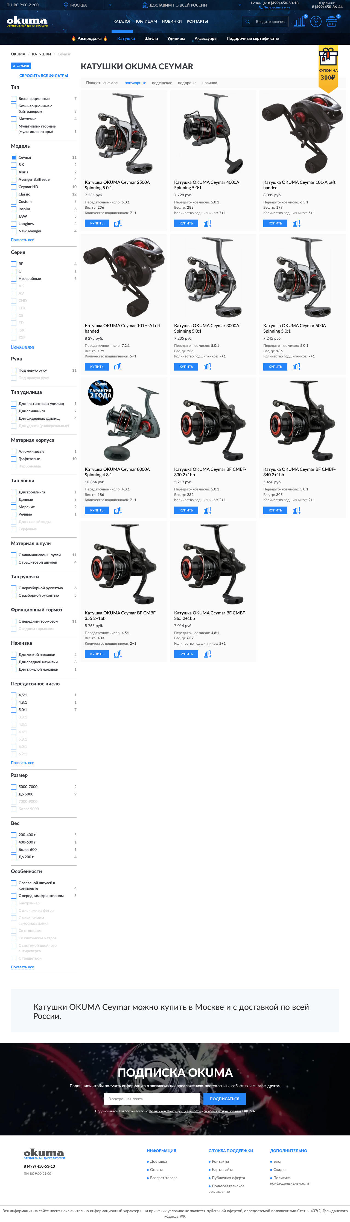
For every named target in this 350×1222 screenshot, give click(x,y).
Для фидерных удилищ (39, 419)
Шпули (151, 39)
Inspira (24, 209)
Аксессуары (206, 39)
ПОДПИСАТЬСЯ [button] (225, 1099)
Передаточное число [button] (35, 684)
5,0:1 (23, 710)
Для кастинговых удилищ (41, 404)
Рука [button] (16, 359)
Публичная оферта (228, 1178)
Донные (26, 500)
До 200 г (26, 857)
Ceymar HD (28, 187)
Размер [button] (19, 775)
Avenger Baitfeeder (35, 180)
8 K (21, 165)
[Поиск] (247, 21)
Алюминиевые (31, 452)
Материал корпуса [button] (32, 440)
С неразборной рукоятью (41, 588)
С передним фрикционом (41, 896)
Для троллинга (32, 492)
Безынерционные (34, 99)
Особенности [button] (26, 871)
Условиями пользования (222, 1111)
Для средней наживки (38, 662)
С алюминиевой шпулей (40, 555)
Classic (24, 194)
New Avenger (30, 231)
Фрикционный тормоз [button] (36, 610)
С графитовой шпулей (38, 562)
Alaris (24, 172)
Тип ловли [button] (22, 480)
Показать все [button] (22, 240)
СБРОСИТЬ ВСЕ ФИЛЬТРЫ (43, 76)
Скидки (280, 1170)
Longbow (27, 224)
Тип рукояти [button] (25, 577)
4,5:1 (23, 695)
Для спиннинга (32, 411)
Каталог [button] (122, 21)
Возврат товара (163, 1178)
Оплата (156, 1170)
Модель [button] (20, 146)
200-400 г (27, 835)
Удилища (176, 39)
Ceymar (25, 157)
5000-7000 (28, 787)
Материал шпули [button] (31, 543)
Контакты (197, 21)
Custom (25, 202)
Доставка (158, 1162)
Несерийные (30, 279)
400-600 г (27, 842)
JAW (23, 216)
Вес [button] (15, 823)
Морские (27, 507)
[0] (331, 21)
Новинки (172, 21)
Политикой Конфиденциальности (175, 1111)
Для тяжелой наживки (38, 669)
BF (21, 264)
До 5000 (26, 794)
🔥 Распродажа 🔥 (89, 39)
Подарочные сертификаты (253, 39)
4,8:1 (23, 703)
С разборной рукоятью (39, 595)
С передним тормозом (38, 621)
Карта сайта (222, 1170)
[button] (274, 7)
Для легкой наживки (37, 655)
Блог (277, 1162)
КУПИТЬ (96, 223)
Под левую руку (33, 370)
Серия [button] (18, 252)
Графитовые (29, 459)
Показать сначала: (102, 83)
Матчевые (27, 119)
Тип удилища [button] (26, 392)
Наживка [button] (21, 643)
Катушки (126, 39)
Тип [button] (15, 87)
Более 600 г (29, 850)
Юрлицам (146, 21)
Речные (25, 514)
